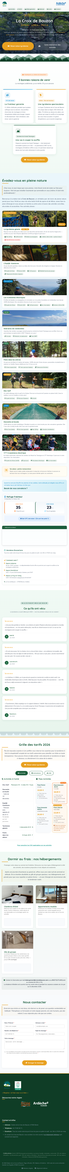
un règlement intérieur (51, 1135)
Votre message (9, 1038)
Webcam (41, 9)
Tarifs (20, 9)
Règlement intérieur (42, 1168)
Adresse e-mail (40, 1023)
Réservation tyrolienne (19, 46)
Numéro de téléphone (11, 1031)
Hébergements (30, 9)
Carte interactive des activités (52, 46)
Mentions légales (28, 1168)
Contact (58, 9)
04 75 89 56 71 (17, 1128)
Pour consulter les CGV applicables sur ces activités (34, 845)
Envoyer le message (36, 1063)
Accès (50, 9)
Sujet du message (41, 1031)
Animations (37, 773)
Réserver (61, 224)
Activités (12, 9)
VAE (49, 773)
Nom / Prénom (9, 1023)
